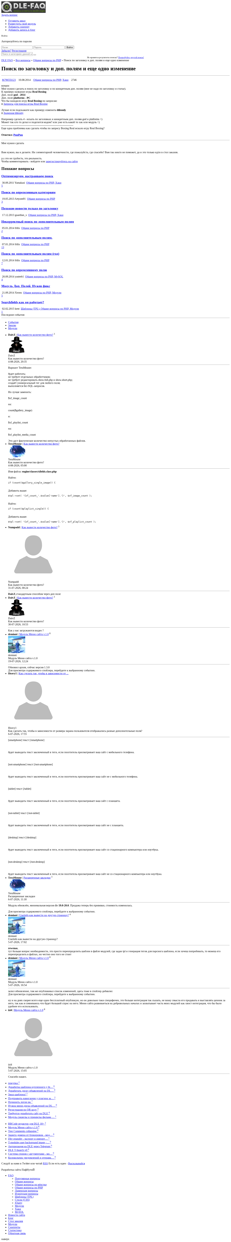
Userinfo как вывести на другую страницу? (44, 915)
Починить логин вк (20, 1102)
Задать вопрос (9, 15)
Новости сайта (16, 1215)
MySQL (19, 1212)
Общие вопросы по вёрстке (31, 1184)
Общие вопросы (24, 1181)
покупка (14, 1083)
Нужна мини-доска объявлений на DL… (32, 1105)
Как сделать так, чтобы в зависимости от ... (43, 673)
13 (2, 247)
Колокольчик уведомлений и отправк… (32, 1157)
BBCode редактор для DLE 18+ (27, 1123)
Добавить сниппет (18, 26)
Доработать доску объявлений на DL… (31, 1090)
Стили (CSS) (22, 1199)
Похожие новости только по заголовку (29, 208)
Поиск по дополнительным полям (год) (30, 254)
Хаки (65, 79)
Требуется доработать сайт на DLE (29, 1113)
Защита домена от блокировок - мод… (31, 1135)
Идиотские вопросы (26, 1193)
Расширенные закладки (37, 877)
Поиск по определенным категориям (28, 192)
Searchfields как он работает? (22, 302)
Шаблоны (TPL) (24, 1196)
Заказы (12, 325)
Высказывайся (76, 1163)
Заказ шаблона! (18, 1094)
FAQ (11, 1175)
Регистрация (19, 50)
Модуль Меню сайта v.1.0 (34, 634)
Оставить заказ (16, 20)
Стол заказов (15, 1221)
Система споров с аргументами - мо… (31, 1153)
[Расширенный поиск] (34, 54)
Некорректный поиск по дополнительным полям (37, 221)
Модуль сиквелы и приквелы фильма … (32, 1117)
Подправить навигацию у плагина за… (31, 1098)
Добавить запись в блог (21, 29)
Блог (11, 1218)
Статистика (14, 1230)
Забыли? (6, 50)
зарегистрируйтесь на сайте (62, 161)
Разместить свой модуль (22, 23)
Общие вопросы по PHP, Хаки (43, 182)
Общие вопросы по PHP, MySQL (44, 276)
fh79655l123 (9, 79)
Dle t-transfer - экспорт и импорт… (29, 1138)
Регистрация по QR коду (23, 1109)
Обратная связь (17, 1233)
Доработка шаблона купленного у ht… (31, 1087)
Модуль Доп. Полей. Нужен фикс (25, 286)
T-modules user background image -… (29, 1142)
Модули (12, 328)
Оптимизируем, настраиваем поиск (27, 176)
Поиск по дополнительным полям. (26, 237)
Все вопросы (23, 60)
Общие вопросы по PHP (47, 60)
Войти (70, 47)
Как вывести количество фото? (35, 334)
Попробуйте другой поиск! (131, 57)
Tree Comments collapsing (23, 1131)
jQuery (18, 1202)
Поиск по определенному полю (24, 270)
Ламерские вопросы (26, 1190)
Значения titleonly (14, 113)
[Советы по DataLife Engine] (23, 11)
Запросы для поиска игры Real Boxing (26, 103)
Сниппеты (14, 1227)
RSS (45, 1163)
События (13, 322)
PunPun (18, 134)
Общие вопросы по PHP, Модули (42, 292)
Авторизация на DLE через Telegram (30, 1146)
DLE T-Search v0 (18, 1150)
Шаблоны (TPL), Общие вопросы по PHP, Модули (50, 308)
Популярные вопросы (27, 1178)
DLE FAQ (7, 60)
